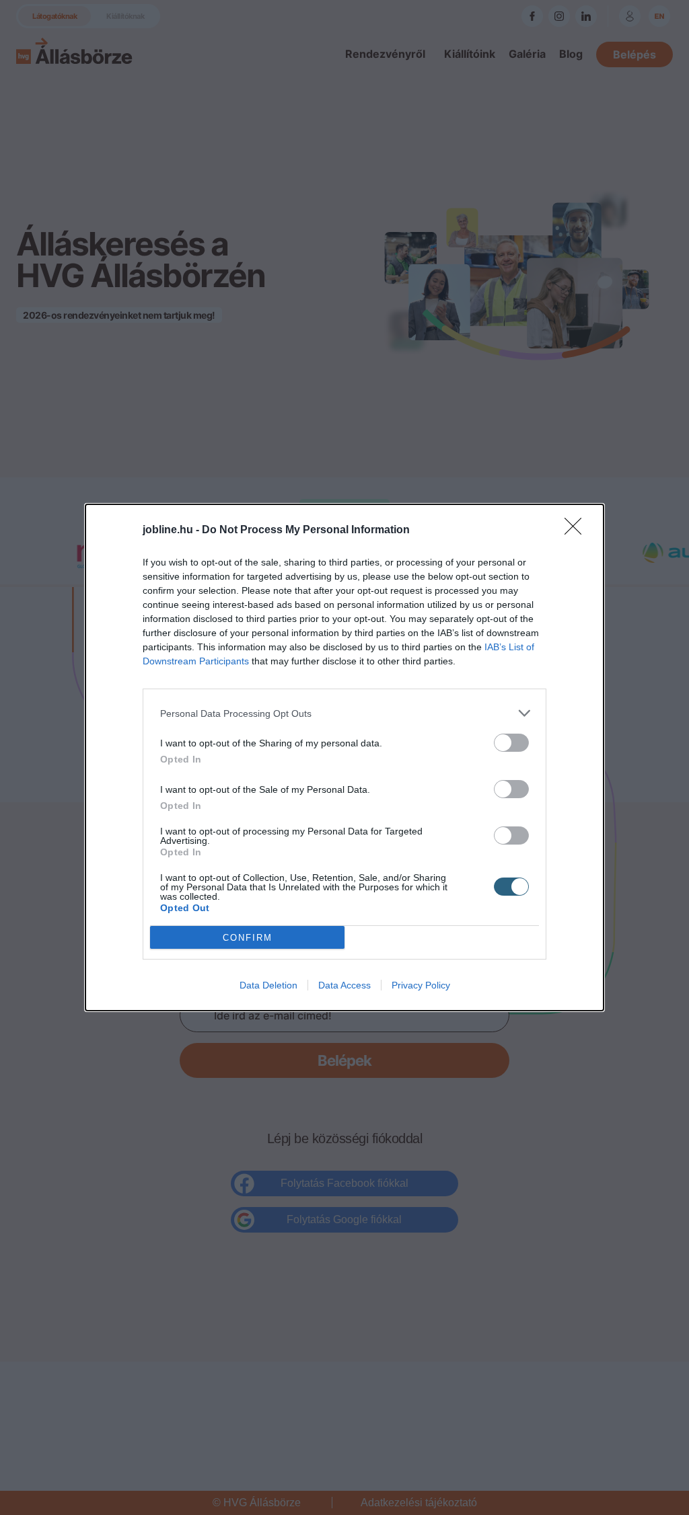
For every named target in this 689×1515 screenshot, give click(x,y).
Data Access (344, 985)
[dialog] (344, 757)
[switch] (511, 743)
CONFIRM (248, 938)
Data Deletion (268, 985)
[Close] (577, 530)
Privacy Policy (421, 985)
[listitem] (344, 713)
